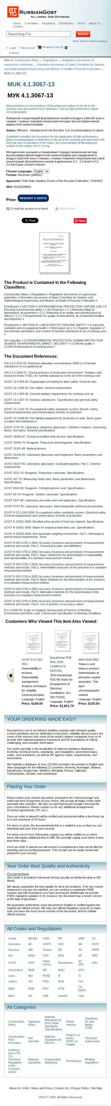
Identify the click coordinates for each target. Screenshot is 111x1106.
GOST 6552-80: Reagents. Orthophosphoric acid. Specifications (44, 488)
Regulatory (49, 23)
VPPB (95, 949)
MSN (31, 955)
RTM (61, 988)
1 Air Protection (54, 309)
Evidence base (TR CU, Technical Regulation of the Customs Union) (14, 1060)
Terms (81, 23)
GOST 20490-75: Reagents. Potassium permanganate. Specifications (47, 442)
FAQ (26, 1088)
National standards (34, 1061)
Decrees (13, 949)
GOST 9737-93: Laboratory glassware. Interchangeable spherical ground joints (53, 506)
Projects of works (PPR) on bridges (73, 1039)
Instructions (15, 970)
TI (79, 975)
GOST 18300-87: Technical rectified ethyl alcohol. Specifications (44, 436)
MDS (11, 995)
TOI (80, 981)
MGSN (32, 938)
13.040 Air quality (81, 343)
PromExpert (11, 306)
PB (44, 970)
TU (94, 938)
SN (80, 944)
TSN (81, 995)
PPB (45, 995)
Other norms (47, 963)
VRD (95, 955)
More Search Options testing (90, 41)
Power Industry (71, 1023)
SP (80, 955)
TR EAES (81, 989)
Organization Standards (53, 1061)
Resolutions (65, 962)
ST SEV (81, 963)
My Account (28, 47)
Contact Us (61, 1088)
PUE (61, 944)
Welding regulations (92, 1061)
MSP (31, 962)
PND (46, 981)
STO (81, 970)
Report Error (67, 208)
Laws (11, 975)
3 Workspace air (59, 328)
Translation (31, 23)
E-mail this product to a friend (29, 208)
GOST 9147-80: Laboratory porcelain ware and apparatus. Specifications (50, 500)
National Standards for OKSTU (53, 1039)
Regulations (50, 60)
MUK (31, 970)
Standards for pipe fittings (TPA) (91, 1023)
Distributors (66, 23)
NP (30, 995)
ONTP (47, 944)
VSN (94, 962)
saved (14, 52)
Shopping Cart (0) (52, 47)
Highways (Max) (34, 1023)
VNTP (95, 944)
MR (30, 949)
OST (46, 955)
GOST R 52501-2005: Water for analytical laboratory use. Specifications (49, 527)
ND (30, 981)
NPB (31, 988)
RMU (61, 970)
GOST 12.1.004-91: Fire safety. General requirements (38, 387)
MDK (11, 988)
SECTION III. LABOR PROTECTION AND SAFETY (54, 324)
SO (80, 949)
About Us (94, 23)
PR (60, 938)
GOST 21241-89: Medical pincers (25, 448)
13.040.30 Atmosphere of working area (28, 346)
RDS (61, 955)
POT (46, 988)
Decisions (14, 944)
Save (82, 221)
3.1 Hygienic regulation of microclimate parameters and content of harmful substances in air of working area (55, 329)
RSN (61, 981)
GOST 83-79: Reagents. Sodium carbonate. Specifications (40, 494)
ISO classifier (12, 340)
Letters (12, 981)
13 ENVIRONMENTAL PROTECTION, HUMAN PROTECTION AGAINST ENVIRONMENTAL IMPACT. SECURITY (53, 342)
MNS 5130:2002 (88, 659)
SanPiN (62, 995)
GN (10, 955)
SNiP (81, 938)
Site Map (96, 1088)
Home (17, 23)
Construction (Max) (26, 60)
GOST (12, 962)
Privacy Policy (80, 1088)
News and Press (41, 1088)
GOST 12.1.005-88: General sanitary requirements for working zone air (48, 393)
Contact (18, 26)
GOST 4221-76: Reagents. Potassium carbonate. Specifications (44, 472)
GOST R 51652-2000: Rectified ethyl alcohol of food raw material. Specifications (54, 521)
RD (60, 949)
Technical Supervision (92, 1040)
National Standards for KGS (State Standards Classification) (53, 1023)
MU (30, 975)
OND (46, 938)
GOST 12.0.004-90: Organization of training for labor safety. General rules (50, 381)
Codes (12, 938)
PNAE (46, 975)
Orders (47, 949)
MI (29, 944)
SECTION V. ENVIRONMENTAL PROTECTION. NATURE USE (62, 306)
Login (12, 47)
